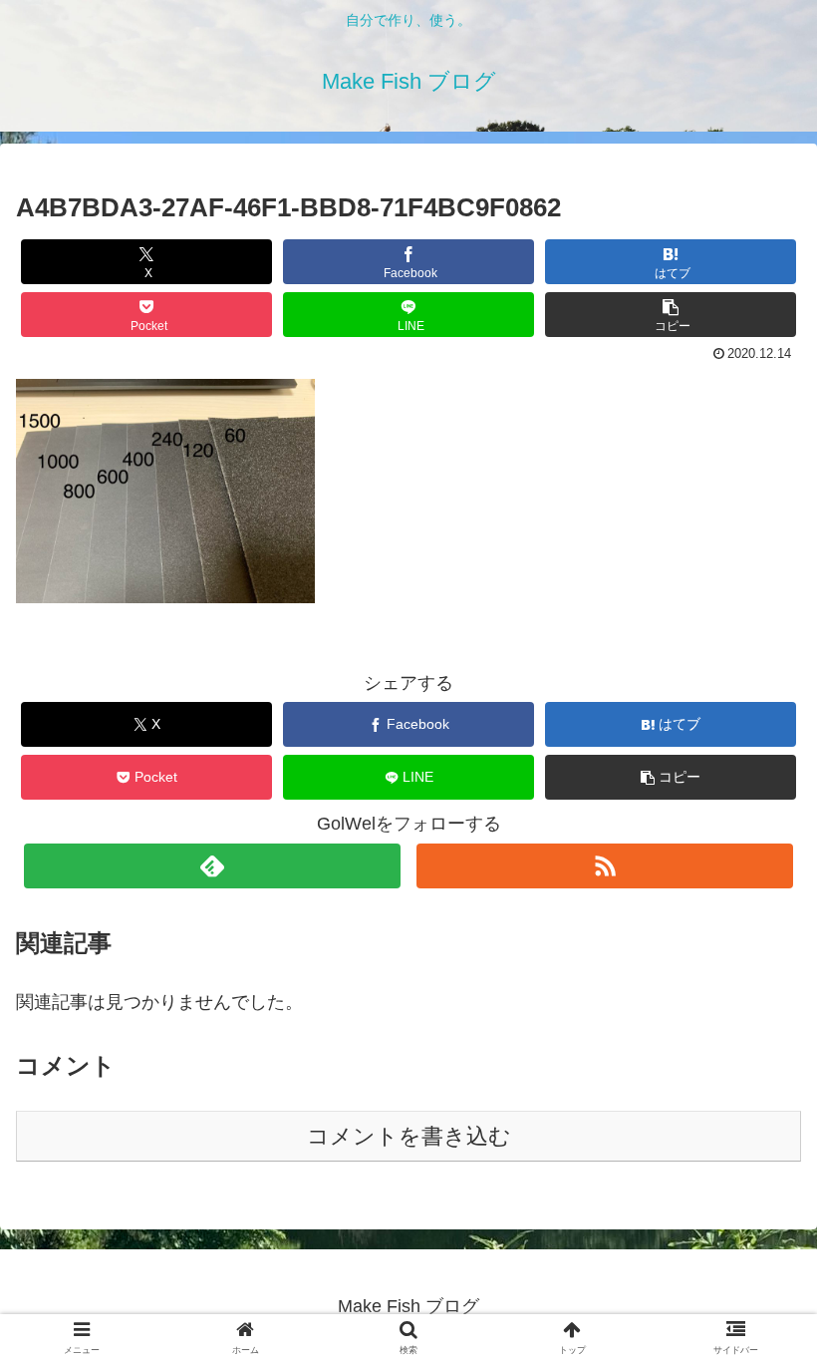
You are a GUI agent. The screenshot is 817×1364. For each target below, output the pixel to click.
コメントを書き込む (409, 1136)
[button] (670, 314)
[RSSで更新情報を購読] (604, 866)
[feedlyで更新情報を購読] (212, 866)
